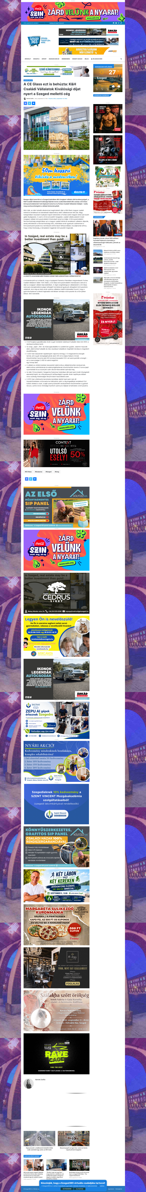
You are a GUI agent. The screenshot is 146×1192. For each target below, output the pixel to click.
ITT (99, 1186)
